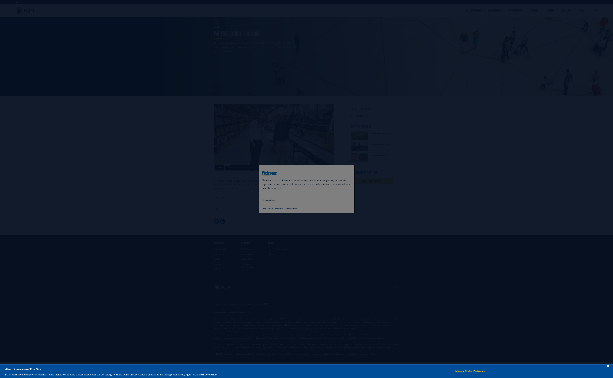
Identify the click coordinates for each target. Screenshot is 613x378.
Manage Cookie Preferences (470, 371)
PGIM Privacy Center (205, 374)
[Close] (607, 368)
